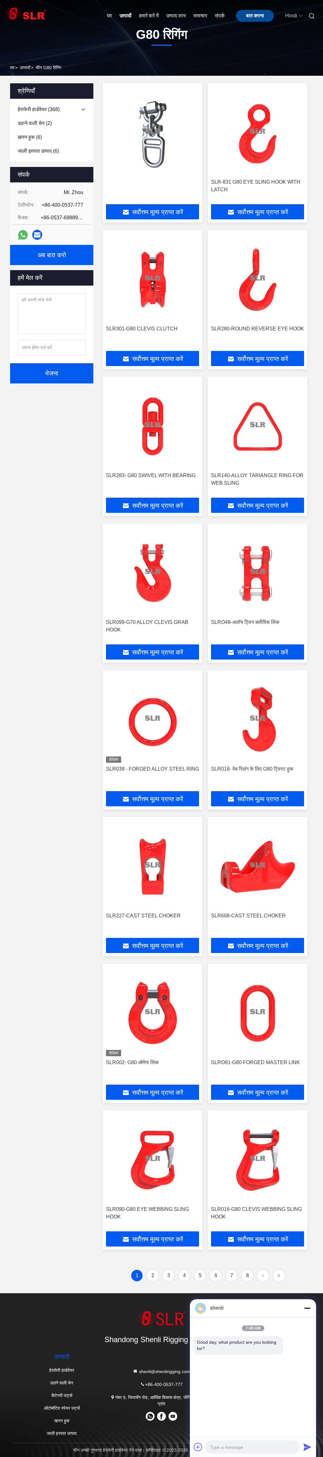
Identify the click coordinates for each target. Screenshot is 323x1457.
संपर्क (220, 15)
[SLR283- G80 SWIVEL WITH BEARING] (152, 424)
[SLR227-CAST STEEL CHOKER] (152, 864)
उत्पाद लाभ (176, 15)
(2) (35, 123)
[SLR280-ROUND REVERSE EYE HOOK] (257, 278)
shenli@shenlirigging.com (164, 1371)
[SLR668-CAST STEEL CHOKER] (257, 864)
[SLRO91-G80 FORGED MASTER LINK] (257, 1011)
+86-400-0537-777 (164, 1384)
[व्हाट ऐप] (22, 234)
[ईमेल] (37, 235)
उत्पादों (126, 15)
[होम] (26, 13)
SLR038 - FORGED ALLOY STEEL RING (152, 769)
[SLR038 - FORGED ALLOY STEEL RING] (152, 718)
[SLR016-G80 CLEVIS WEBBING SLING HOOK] (257, 1158)
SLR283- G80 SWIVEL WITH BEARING (151, 475)
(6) (30, 137)
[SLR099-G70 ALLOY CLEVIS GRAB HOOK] (152, 571)
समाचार (200, 15)
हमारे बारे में (149, 15)
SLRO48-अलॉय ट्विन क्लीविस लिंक (245, 622)
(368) (39, 109)
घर (109, 15)
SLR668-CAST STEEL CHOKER (248, 915)
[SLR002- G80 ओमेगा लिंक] (152, 1011)
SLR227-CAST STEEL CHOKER (143, 915)
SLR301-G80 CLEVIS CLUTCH (142, 328)
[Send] (307, 1447)
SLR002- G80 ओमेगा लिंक (132, 1062)
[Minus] (307, 1308)
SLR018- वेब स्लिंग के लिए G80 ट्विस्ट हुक (252, 769)
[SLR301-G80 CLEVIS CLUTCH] (152, 278)
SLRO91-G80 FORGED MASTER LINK (255, 1062)
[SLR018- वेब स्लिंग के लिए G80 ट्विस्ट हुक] (257, 718)
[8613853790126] (150, 1418)
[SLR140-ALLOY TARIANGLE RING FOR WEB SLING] (257, 424)
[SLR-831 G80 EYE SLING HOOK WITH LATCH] (257, 131)
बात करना (255, 15)
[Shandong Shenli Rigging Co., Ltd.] (161, 1318)
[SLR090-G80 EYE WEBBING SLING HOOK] (152, 1158)
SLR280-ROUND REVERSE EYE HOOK (257, 328)
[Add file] (198, 1447)
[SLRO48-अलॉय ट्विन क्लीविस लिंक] (257, 571)
